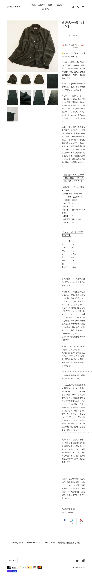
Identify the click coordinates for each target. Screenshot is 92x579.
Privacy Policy (17, 543)
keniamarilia (81, 567)
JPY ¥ (11, 561)
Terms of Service (33, 543)
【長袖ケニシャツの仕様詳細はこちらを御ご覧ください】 (73, 178)
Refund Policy (49, 543)
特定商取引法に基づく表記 (69, 543)
